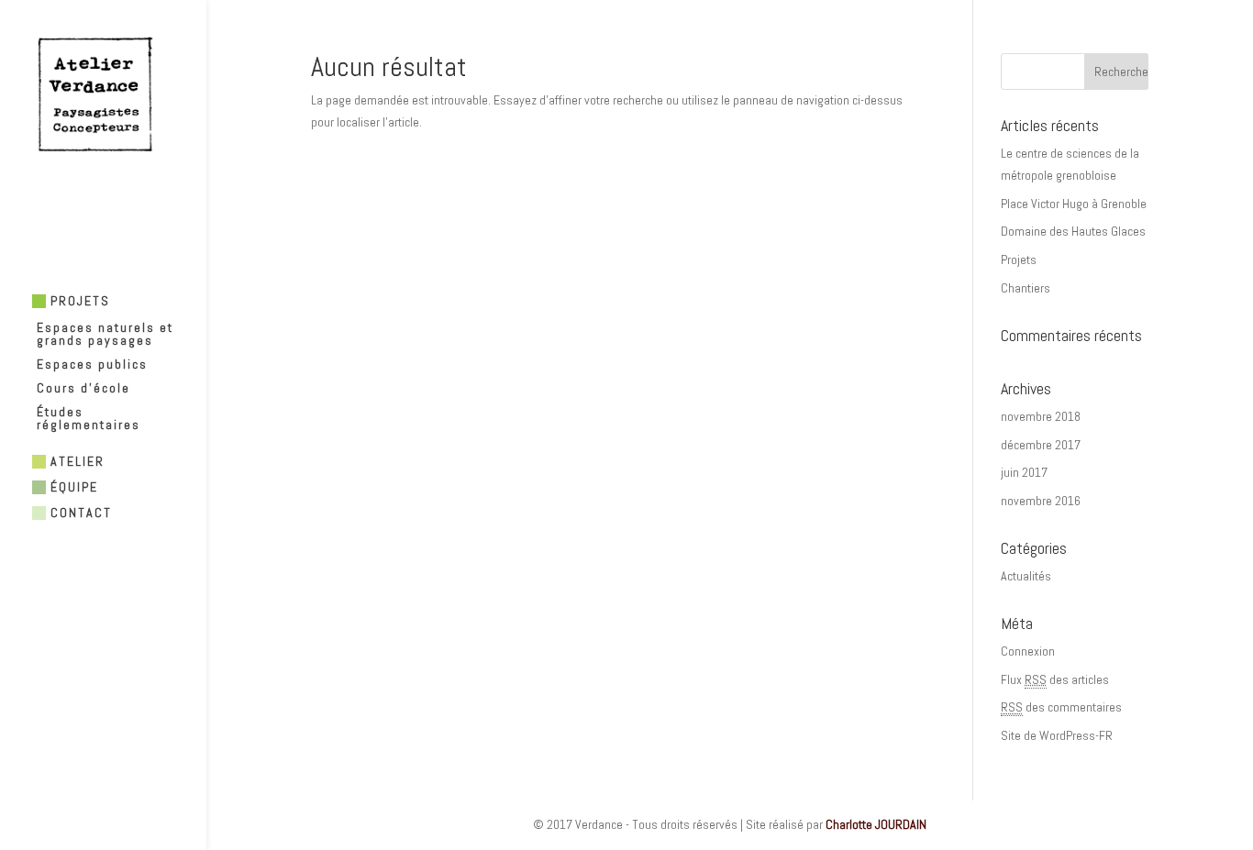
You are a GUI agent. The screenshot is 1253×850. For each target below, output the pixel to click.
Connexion (1028, 651)
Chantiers (1025, 288)
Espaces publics (92, 365)
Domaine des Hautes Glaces (1073, 231)
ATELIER (77, 461)
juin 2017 (1024, 472)
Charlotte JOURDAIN (876, 824)
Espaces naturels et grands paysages (105, 334)
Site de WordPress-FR (1057, 735)
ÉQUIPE (74, 486)
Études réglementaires (88, 419)
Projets (1019, 259)
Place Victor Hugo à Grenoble (1074, 203)
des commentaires (1061, 707)
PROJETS (80, 301)
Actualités (1026, 576)
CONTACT (81, 512)
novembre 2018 (1041, 416)
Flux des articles (1055, 679)
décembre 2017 (1041, 444)
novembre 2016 (1041, 500)
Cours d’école (83, 388)
